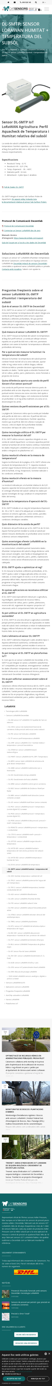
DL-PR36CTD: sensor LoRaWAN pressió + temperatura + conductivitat (27, 828)
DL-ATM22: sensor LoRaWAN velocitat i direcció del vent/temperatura (26, 916)
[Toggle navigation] (46, 9)
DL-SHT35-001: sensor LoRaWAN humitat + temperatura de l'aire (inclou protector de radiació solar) (25, 850)
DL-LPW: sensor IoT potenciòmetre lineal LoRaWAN (26, 967)
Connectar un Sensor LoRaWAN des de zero (22, 230)
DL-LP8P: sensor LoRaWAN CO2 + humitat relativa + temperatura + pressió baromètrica (26, 744)
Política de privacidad (24, 1371)
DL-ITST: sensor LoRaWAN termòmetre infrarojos (26, 940)
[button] (26, 1374)
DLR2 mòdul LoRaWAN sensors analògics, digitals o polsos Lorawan (26, 977)
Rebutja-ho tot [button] (38, 1379)
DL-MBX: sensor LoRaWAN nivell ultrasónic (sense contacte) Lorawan (25, 796)
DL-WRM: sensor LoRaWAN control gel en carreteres (27, 784)
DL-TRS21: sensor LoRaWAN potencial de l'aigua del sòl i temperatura (26, 881)
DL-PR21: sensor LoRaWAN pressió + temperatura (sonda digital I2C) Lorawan (25, 808)
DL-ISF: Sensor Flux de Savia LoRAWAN (22, 951)
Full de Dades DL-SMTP (14, 187)
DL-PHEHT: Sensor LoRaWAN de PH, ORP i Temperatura (28, 757)
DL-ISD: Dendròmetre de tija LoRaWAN (22, 775)
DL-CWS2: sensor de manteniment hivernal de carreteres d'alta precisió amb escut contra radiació (26, 728)
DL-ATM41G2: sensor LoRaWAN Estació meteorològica (22, 751)
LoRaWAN (12, 49)
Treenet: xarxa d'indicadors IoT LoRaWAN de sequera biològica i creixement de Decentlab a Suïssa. (26, 1165)
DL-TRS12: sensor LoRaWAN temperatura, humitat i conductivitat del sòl (26, 888)
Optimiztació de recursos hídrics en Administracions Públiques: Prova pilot (25, 1056)
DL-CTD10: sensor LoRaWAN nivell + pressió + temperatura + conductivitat (24, 835)
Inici (3, 49)
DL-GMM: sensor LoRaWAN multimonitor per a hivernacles (24, 769)
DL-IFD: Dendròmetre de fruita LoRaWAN (22, 779)
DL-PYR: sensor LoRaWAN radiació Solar (22, 903)
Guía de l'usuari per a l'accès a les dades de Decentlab (24, 242)
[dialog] (26, 1368)
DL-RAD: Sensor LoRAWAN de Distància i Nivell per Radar (26, 789)
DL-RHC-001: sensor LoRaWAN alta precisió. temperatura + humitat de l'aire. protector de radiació (26, 934)
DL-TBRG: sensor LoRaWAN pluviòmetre (22, 922)
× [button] (49, 1354)
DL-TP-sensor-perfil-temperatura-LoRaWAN (24, 738)
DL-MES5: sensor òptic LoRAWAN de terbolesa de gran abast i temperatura (25, 762)
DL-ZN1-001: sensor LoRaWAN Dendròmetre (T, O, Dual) (26, 957)
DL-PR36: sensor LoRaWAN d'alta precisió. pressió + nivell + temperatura (26, 822)
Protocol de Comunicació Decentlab (19, 226)
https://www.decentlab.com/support (28, 238)
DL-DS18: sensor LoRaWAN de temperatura (24, 865)
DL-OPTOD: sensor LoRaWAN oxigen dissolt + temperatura (24, 842)
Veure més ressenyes (26, 1334)
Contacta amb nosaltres (12, 269)
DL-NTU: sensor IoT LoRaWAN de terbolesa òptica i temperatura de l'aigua (26, 927)
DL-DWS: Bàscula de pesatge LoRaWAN (22, 972)
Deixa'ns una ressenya (26, 1343)
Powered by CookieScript (11, 1383)
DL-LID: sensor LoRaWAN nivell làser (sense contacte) (27, 802)
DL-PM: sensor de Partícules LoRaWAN (22, 734)
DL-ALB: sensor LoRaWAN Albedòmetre (22, 894)
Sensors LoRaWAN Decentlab (32, 49)
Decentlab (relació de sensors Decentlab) (30, 263)
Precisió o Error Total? (20, 1313)
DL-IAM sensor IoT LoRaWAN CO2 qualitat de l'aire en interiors (27, 721)
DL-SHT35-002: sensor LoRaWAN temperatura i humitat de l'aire (24, 859)
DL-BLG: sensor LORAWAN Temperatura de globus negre (26, 945)
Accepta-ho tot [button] (14, 1379)
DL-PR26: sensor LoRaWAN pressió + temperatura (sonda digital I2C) (25, 815)
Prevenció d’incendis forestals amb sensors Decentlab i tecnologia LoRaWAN (29, 1291)
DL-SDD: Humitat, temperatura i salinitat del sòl (25, 876)
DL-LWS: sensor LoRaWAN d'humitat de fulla (24, 899)
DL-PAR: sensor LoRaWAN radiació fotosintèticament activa (26, 909)
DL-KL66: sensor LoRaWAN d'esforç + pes (23, 963)
